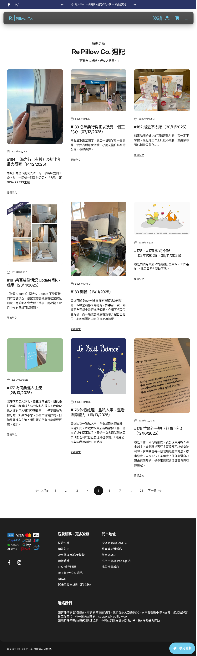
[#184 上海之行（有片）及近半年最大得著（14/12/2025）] (35, 106)
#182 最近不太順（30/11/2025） (161, 127)
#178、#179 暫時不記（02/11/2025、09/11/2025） (158, 253)
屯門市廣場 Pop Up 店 (116, 561)
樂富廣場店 (109, 555)
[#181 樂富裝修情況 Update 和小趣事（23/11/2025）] (35, 233)
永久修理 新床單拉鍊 (71, 555)
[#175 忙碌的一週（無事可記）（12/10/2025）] (162, 375)
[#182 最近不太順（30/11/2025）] (162, 90)
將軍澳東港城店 (112, 549)
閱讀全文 (12, 192)
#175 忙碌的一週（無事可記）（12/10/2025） (159, 431)
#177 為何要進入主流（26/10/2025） (24, 390)
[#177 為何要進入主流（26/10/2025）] (35, 355)
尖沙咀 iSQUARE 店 (115, 543)
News (62, 579)
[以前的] (62, 4)
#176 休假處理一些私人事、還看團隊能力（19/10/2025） (97, 412)
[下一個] (135, 4)
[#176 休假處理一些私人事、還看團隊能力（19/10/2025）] (99, 366)
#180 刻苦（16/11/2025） (92, 292)
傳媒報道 (63, 549)
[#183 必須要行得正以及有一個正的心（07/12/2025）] (99, 90)
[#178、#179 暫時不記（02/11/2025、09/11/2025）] (162, 218)
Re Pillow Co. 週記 (70, 573)
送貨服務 (63, 543)
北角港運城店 (110, 567)
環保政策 (63, 561)
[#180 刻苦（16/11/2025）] (99, 239)
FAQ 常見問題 (67, 567)
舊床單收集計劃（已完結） (75, 585)
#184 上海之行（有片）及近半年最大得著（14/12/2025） (34, 162)
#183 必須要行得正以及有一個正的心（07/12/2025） (98, 129)
